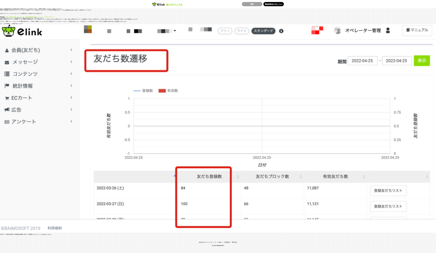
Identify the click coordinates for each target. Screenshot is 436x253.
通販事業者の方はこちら (273, 4)
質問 (252, 4)
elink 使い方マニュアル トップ (207, 242)
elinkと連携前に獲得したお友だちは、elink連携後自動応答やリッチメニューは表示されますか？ (30, 16)
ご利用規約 (227, 242)
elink (219, 242)
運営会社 (234, 242)
